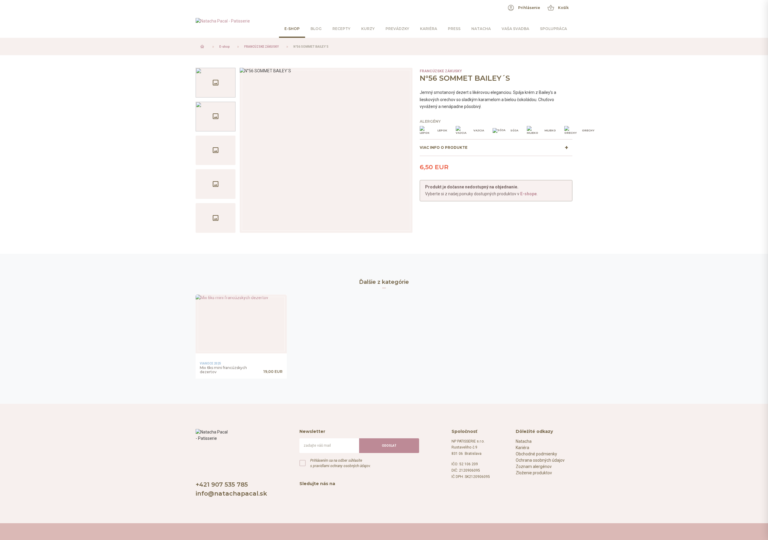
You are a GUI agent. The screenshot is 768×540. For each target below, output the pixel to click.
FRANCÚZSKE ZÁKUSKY (261, 46)
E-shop (224, 46)
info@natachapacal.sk (231, 493)
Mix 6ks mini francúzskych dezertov (223, 370)
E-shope (528, 193)
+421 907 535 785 (222, 484)
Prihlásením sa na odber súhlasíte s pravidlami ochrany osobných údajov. (340, 463)
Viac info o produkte (443, 147)
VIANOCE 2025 (210, 363)
